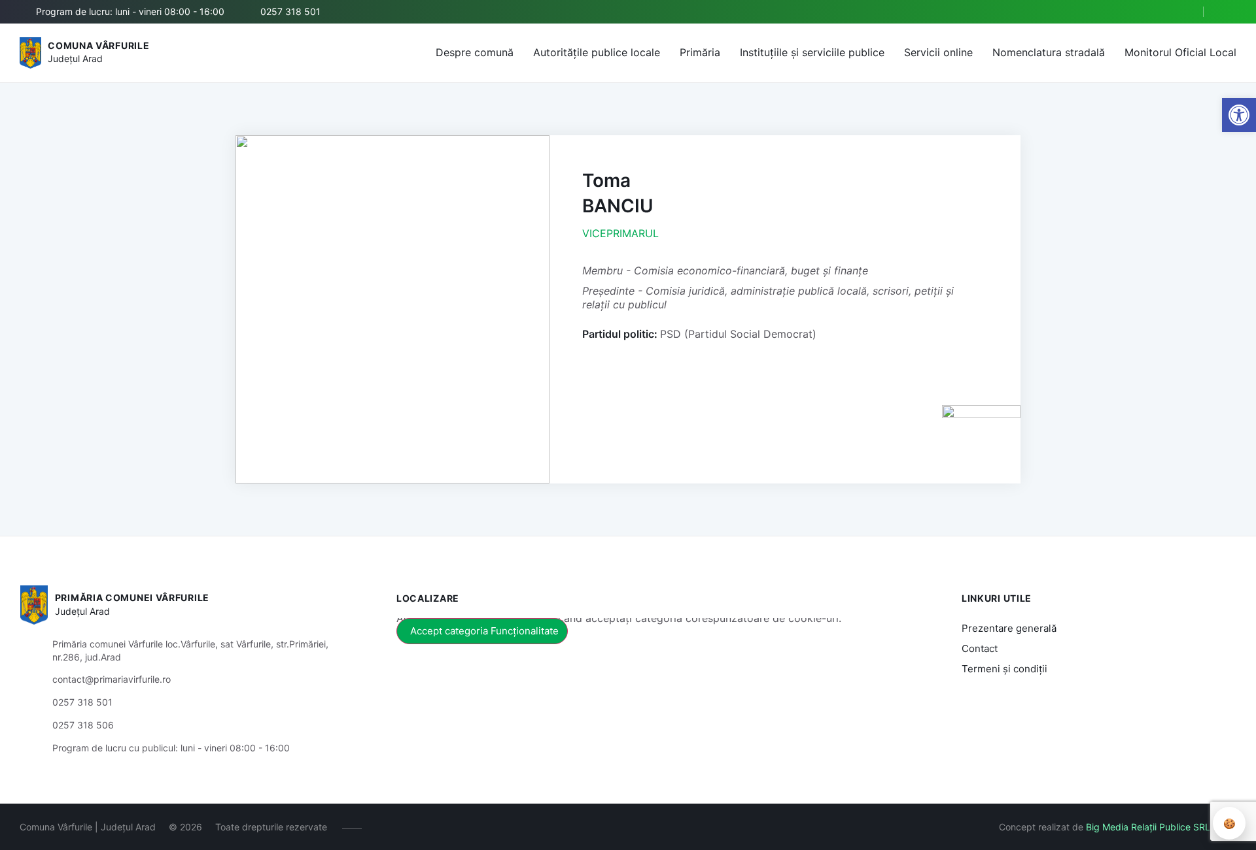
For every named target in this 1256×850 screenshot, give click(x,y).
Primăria (700, 52)
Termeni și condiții (1004, 668)
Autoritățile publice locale (596, 52)
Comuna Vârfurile (98, 45)
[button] (1182, 12)
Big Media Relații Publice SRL (1148, 826)
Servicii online (938, 52)
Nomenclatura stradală (1048, 52)
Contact (980, 648)
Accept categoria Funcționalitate (484, 631)
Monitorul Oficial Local (1180, 52)
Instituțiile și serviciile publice (812, 52)
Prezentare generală (1009, 628)
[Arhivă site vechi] (1228, 12)
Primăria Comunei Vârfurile (132, 597)
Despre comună (475, 52)
